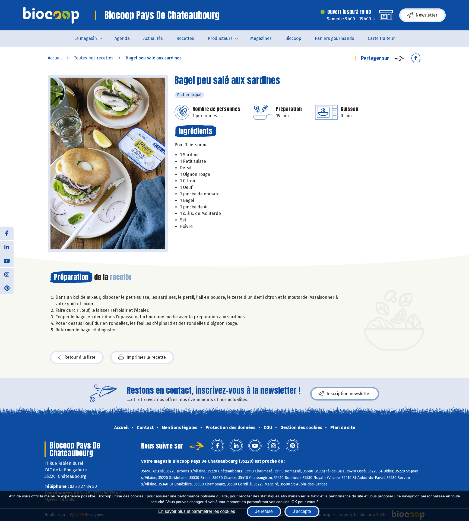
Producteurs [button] (220, 38)
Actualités (153, 38)
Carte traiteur (381, 38)
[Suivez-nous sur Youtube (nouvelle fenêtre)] (7, 260)
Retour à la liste (80, 357)
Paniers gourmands (334, 38)
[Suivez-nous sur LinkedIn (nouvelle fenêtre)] (7, 247)
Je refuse (264, 511)
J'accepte (302, 511)
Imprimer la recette (146, 357)
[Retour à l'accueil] (51, 15)
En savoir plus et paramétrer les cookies (196, 511)
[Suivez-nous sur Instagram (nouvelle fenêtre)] (7, 274)
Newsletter (427, 15)
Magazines (261, 38)
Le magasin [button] (85, 38)
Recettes (185, 38)
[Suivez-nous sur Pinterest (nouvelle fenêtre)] (7, 287)
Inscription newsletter (349, 393)
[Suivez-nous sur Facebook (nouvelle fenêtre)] (7, 233)
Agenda (122, 38)
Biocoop (293, 38)
